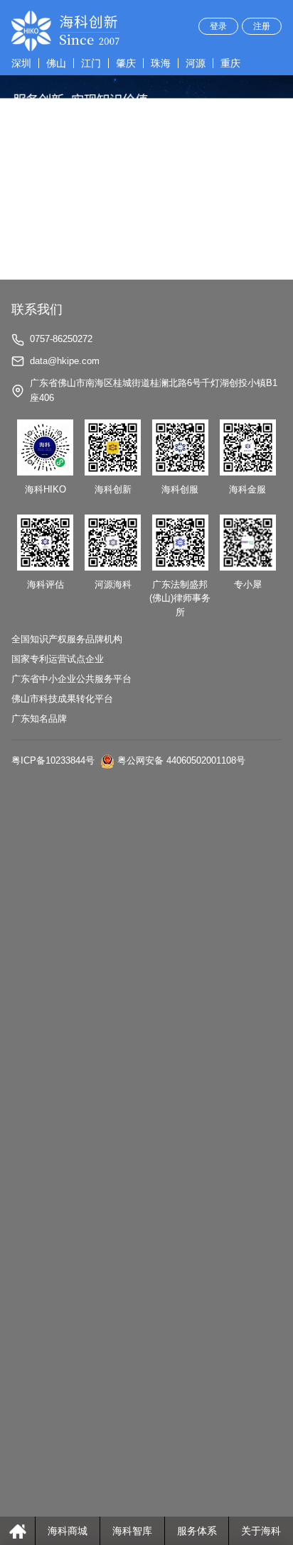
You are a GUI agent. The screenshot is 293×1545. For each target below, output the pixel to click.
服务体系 (197, 1530)
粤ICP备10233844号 (53, 760)
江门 (91, 63)
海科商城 (67, 1530)
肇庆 (126, 63)
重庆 (230, 63)
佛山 (56, 63)
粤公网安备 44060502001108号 (181, 760)
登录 (218, 26)
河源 (196, 63)
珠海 (161, 63)
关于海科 (261, 1530)
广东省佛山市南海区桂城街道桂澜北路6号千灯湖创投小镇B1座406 (153, 390)
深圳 (21, 63)
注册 (261, 26)
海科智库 (132, 1530)
